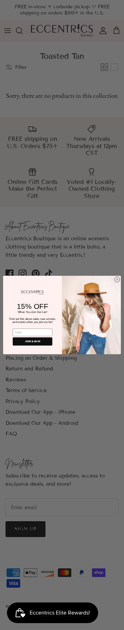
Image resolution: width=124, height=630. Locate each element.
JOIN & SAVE (32, 341)
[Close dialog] (117, 279)
